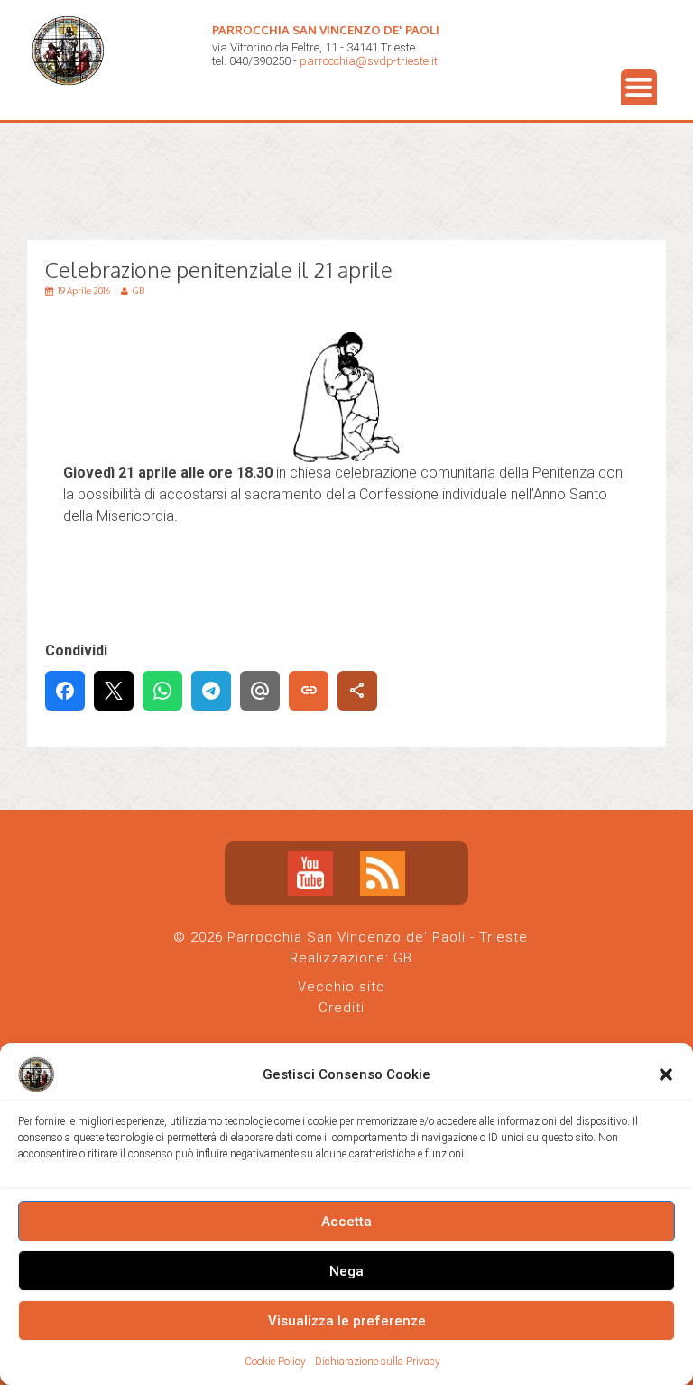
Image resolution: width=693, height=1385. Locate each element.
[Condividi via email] (260, 691)
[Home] (72, 99)
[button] (666, 1074)
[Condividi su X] (114, 691)
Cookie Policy (275, 1361)
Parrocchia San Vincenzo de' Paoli (325, 30)
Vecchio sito (341, 987)
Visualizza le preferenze (347, 1321)
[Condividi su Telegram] (211, 691)
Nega (346, 1271)
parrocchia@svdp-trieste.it (369, 61)
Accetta (346, 1221)
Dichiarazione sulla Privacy (377, 1361)
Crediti (342, 1007)
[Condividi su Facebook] (65, 691)
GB (402, 958)
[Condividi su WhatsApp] (162, 691)
